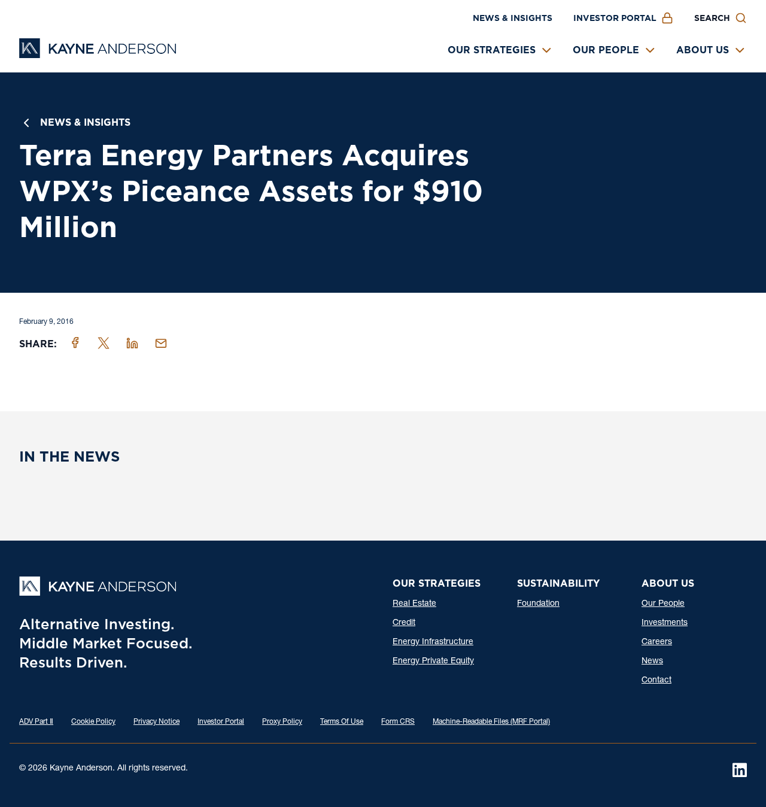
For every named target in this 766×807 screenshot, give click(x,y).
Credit (404, 623)
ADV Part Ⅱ (36, 722)
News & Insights (512, 18)
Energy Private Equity (433, 661)
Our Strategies (492, 50)
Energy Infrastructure (433, 642)
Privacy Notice (156, 722)
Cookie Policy (93, 722)
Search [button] (712, 18)
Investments (665, 623)
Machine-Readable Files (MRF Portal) (491, 722)
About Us (702, 50)
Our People (606, 50)
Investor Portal (614, 18)
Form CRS (398, 722)
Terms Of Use (341, 722)
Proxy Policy (282, 722)
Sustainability (558, 583)
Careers (657, 642)
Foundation (538, 604)
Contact (656, 680)
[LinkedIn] (739, 770)
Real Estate (414, 604)
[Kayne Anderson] (97, 54)
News (652, 661)
